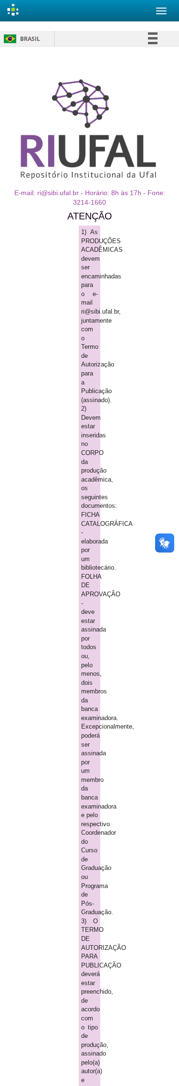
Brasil (20, 39)
